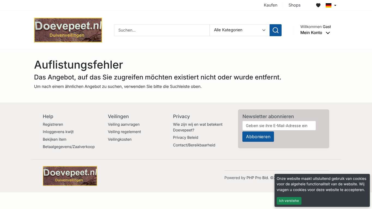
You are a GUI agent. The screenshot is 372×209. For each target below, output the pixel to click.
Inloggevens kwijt (58, 132)
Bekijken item (54, 139)
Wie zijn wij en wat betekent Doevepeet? (197, 127)
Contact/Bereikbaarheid (194, 145)
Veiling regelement (124, 132)
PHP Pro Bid (257, 178)
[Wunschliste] (318, 5)
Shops (294, 5)
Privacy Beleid (185, 137)
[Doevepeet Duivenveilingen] (68, 29)
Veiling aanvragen (124, 124)
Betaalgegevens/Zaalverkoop (69, 147)
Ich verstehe (289, 201)
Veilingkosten (120, 139)
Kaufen (271, 5)
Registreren (53, 124)
